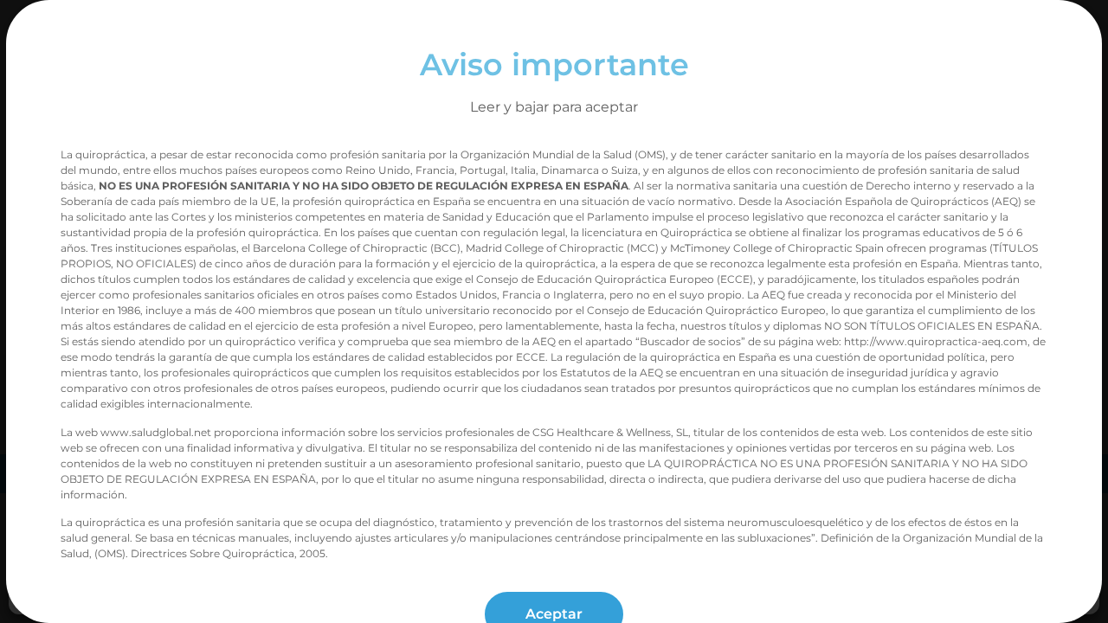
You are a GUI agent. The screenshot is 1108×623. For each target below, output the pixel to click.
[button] (1073, 263)
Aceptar (974, 436)
